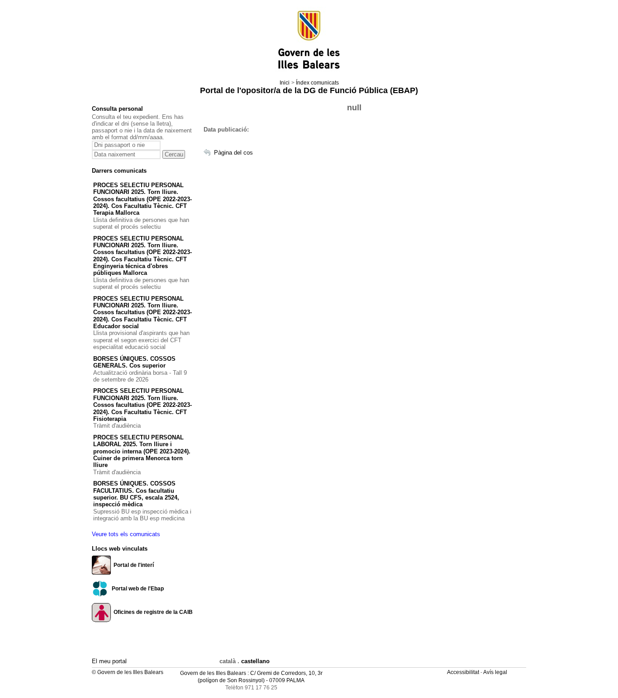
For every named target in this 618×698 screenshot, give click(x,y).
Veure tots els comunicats (126, 534)
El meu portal (109, 661)
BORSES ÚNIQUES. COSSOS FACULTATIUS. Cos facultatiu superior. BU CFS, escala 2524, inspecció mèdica (136, 494)
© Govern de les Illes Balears (127, 672)
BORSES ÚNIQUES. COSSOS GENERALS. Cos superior (134, 362)
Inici (285, 82)
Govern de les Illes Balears (213, 673)
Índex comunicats (317, 82)
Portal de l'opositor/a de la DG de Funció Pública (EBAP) (309, 90)
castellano (255, 661)
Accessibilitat (463, 672)
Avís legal (496, 672)
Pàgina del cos (233, 152)
